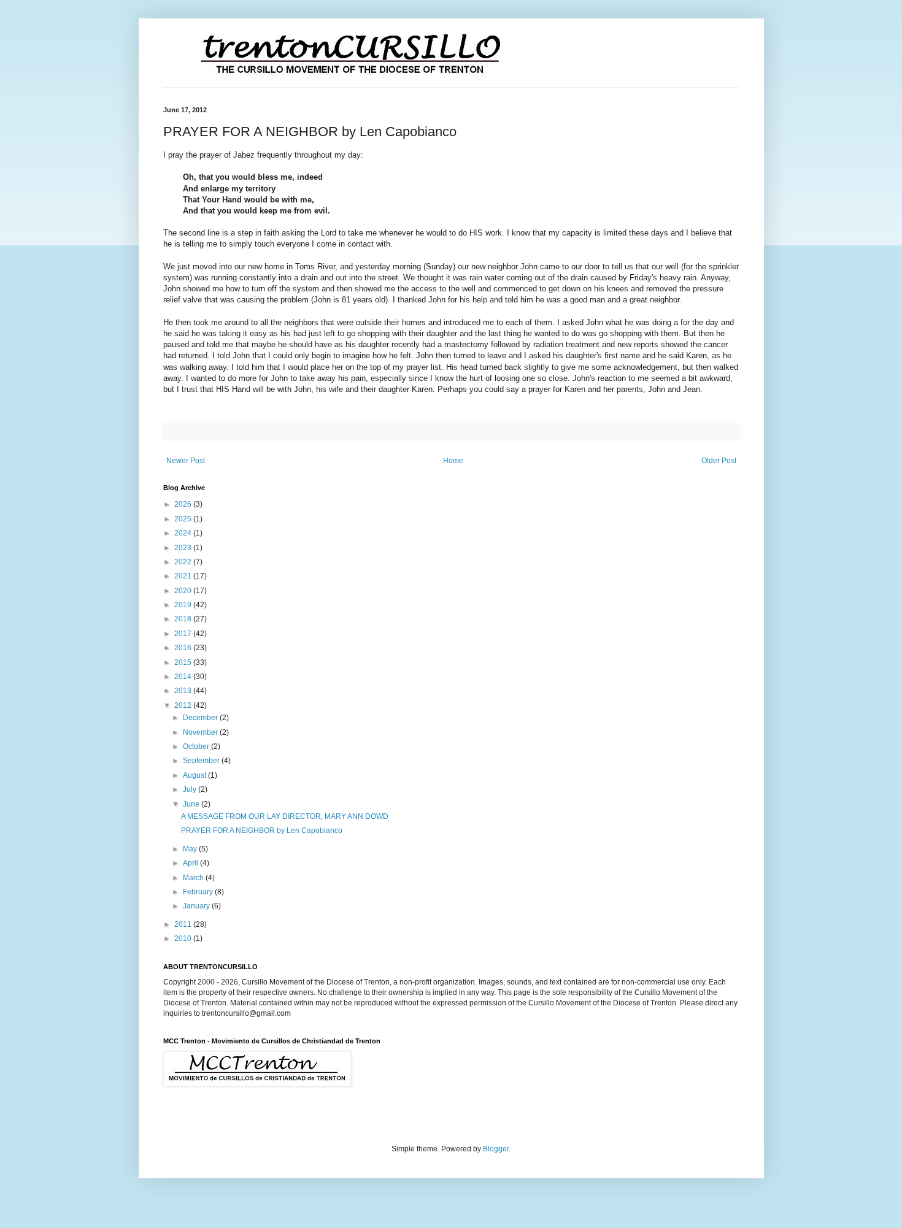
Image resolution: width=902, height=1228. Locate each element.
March (194, 877)
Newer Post (185, 460)
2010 (183, 938)
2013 (183, 690)
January (197, 906)
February (199, 892)
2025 (183, 519)
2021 (183, 576)
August (195, 775)
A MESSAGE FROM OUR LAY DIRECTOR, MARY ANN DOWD (284, 816)
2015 (183, 662)
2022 (183, 562)
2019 (183, 605)
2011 (183, 924)
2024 (183, 533)
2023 (183, 547)
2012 (183, 705)
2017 (183, 633)
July (190, 789)
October (197, 746)
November (201, 732)
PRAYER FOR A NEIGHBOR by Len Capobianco (261, 830)
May (191, 849)
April (191, 863)
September (202, 760)
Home (453, 460)
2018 (183, 619)
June (192, 804)
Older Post (718, 460)
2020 (183, 590)
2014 (183, 676)
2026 (183, 504)
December (201, 717)
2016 (183, 647)
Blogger (496, 1149)
